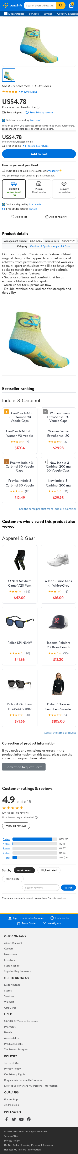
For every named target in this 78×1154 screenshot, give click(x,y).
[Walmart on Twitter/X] (14, 1119)
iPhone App (11, 1099)
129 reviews (30, 91)
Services (34, 13)
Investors (9, 960)
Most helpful (13, 879)
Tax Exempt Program (16, 1049)
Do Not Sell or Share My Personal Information (31, 1085)
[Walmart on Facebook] (6, 1119)
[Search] (61, 5)
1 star (7, 857)
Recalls (8, 1032)
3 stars (6, 848)
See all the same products (60, 733)
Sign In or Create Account (28, 918)
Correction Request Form (23, 766)
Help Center (62, 918)
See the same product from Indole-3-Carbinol (47, 509)
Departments (16, 13)
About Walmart (13, 943)
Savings (48, 13)
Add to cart (39, 153)
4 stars (6, 843)
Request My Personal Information (23, 1080)
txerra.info (36, 120)
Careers (8, 948)
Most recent (24, 870)
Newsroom (10, 954)
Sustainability (12, 965)
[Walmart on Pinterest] (29, 1119)
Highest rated (49, 870)
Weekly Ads (54, 923)
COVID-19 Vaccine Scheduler (21, 1021)
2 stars (6, 853)
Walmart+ (10, 1002)
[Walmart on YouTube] (21, 1119)
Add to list (21, 216)
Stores (8, 990)
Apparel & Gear (61, 246)
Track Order (29, 923)
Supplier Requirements (17, 971)
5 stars (6, 839)
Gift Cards (10, 1007)
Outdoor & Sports (40, 246)
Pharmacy (10, 1027)
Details (33, 208)
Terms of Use (11, 1063)
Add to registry (58, 216)
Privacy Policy (12, 1068)
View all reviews (16, 826)
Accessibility (11, 1038)
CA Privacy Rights (14, 1074)
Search (68, 887)
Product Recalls (13, 1044)
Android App (11, 1105)
